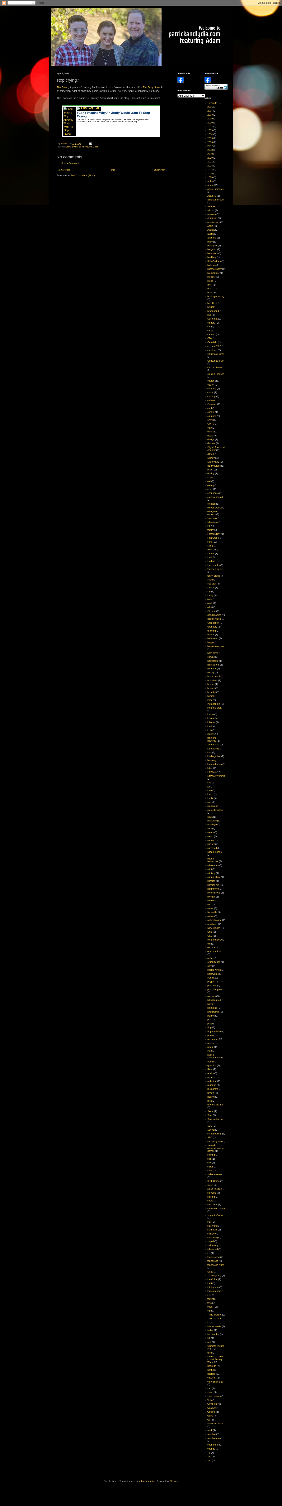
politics (211, 1015)
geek (210, 603)
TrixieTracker (214, 1318)
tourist (210, 1299)
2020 (210, 157)
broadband (213, 311)
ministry (211, 873)
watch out (212, 1404)
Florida (211, 549)
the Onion (93, 147)
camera (211, 322)
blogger (211, 277)
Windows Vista (215, 1423)
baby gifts (212, 245)
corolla (210, 412)
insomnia (212, 718)
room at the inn (215, 1104)
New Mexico (213, 928)
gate (209, 599)
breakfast (212, 303)
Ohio (209, 932)
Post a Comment (70, 163)
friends (210, 587)
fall (208, 526)
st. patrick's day (215, 1215)
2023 (210, 165)
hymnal (211, 696)
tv (208, 1322)
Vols (209, 1400)
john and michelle (212, 739)
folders (210, 553)
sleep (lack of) (214, 1189)
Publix (210, 1061)
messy (210, 840)
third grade (213, 1287)
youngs (211, 1448)
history (210, 672)
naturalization (214, 920)
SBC (209, 1125)
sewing (211, 1154)
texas (210, 1271)
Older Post (159, 170)
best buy (211, 257)
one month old (214, 951)
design (210, 439)
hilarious (211, 668)
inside (210, 714)
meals (210, 832)
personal (212, 985)
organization (213, 962)
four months (213, 565)
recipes (211, 1077)
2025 (210, 173)
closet (210, 392)
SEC (209, 1137)
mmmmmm (213, 889)
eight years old (215, 497)
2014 (210, 134)
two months (213, 1334)
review (210, 1093)
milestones (213, 865)
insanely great (214, 707)
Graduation (213, 623)
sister (210, 1166)
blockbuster (213, 273)
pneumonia (213, 1012)
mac (209, 802)
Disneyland (213, 461)
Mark (210, 817)
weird (210, 1415)
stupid (210, 1241)
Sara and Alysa (215, 1119)
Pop (209, 1027)
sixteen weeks (214, 1174)
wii (208, 1419)
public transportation (214, 1056)
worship (211, 1434)
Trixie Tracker (214, 1314)
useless (211, 1374)
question (211, 1065)
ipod (209, 726)
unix (209, 1352)
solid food (212, 1204)
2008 (210, 114)
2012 (210, 126)
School (211, 1129)
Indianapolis (213, 704)
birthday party (214, 269)
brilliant (211, 307)
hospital (211, 692)
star (209, 1221)
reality (210, 1073)
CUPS (210, 423)
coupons (211, 416)
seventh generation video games (216, 1148)
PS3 (209, 1051)
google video (214, 619)
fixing (210, 545)
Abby (210, 181)
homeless (212, 680)
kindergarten (214, 756)
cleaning (211, 388)
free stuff (211, 583)
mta (209, 904)
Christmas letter (215, 360)
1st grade (212, 103)
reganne (211, 1085)
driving (210, 473)
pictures (211, 996)
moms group (213, 892)
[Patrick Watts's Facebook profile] (207, 82)
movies (211, 900)
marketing (212, 820)
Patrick (210, 977)
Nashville (212, 912)
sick (209, 1158)
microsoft (212, 848)
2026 (210, 177)
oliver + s (212, 947)
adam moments (215, 189)
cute (209, 427)
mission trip (213, 885)
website (211, 1412)
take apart (212, 1249)
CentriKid (212, 342)
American (212, 218)
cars (209, 330)
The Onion (62, 87)
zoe (209, 1456)
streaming (212, 1237)
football (211, 561)
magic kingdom (215, 810)
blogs (210, 281)
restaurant (212, 1089)
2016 (210, 142)
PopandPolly (214, 1031)
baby (210, 241)
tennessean (213, 1257)
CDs (209, 338)
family (210, 530)
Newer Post (64, 170)
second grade (214, 1141)
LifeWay (211, 772)
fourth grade (213, 576)
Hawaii (211, 657)
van (209, 1388)
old (209, 943)
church (210, 380)
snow (210, 1200)
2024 (210, 169)
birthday (211, 265)
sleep (210, 1185)
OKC (209, 936)
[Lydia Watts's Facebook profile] (180, 82)
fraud (210, 579)
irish (209, 730)
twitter (210, 1330)
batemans (212, 253)
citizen (210, 384)
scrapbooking (214, 1133)
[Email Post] (90, 143)
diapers (211, 443)
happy (210, 642)
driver (210, 469)
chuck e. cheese (215, 374)
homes (210, 684)
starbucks (212, 1229)
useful (210, 1370)
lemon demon (214, 764)
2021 (210, 161)
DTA (209, 477)
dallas (210, 431)
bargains (212, 249)
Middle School (214, 852)
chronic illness (214, 367)
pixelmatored (214, 1000)
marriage (212, 824)
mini (209, 869)
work (209, 1430)
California (212, 318)
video (210, 1392)
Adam (68, 147)
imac (209, 700)
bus (209, 315)
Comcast (212, 404)
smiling (211, 1197)
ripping (211, 1096)
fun (209, 591)
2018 (210, 150)
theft (209, 1283)
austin (210, 234)
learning (211, 760)
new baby (212, 924)
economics (213, 493)
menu (210, 836)
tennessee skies (215, 1265)
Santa (210, 1111)
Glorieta (211, 611)
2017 (210, 146)
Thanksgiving (214, 1275)
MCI (209, 828)
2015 (210, 138)
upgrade (211, 1366)
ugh (209, 1342)
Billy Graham (214, 261)
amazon (211, 214)
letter (210, 768)
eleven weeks (214, 507)
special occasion (216, 1208)
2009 (210, 118)
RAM (210, 1069)
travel (210, 1307)
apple (210, 226)
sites (209, 1170)
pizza (210, 1004)
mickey (211, 844)
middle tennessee (212, 860)
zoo (209, 1460)
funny (210, 595)
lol (208, 786)
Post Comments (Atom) (83, 175)
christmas (212, 350)
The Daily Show (151, 87)
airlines (211, 206)
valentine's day (215, 1381)
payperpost (213, 981)
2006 (210, 107)
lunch (210, 794)
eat (209, 481)
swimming (212, 1245)
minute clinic (213, 877)
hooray (211, 688)
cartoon (211, 334)
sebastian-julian (147, 1481)
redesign (212, 1081)
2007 (210, 110)
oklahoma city (214, 939)
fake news (83, 147)
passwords (213, 974)
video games (214, 1396)
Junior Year (213, 744)
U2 (208, 1338)
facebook (212, 518)
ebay (210, 489)
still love (211, 1233)
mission (211, 881)
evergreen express (212, 513)
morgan (211, 896)
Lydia (210, 798)
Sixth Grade (213, 1181)
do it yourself (214, 465)
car (209, 326)
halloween (212, 638)
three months (214, 1291)
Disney (211, 458)
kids (209, 752)
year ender (213, 1444)
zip (208, 1452)
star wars (212, 1226)
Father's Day (213, 534)
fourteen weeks (215, 569)
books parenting (215, 296)
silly (209, 1162)
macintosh (212, 806)
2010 (210, 122)
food (209, 557)
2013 (210, 130)
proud (210, 1047)
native (210, 916)
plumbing (212, 1008)
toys (209, 1303)
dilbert (210, 454)
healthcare (213, 661)
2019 (210, 154)
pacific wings (214, 970)
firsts (209, 542)
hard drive (212, 653)
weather (211, 1408)
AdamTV (211, 196)
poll (209, 1019)
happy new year (215, 646)
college (211, 400)
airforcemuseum (215, 199)
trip (209, 1310)
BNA (209, 284)
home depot (213, 676)
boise (210, 288)
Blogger (174, 1481)
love (209, 790)
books (210, 292)
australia (211, 237)
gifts (209, 607)
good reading (214, 615)
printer (210, 1043)
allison (210, 210)
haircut (210, 634)
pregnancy (213, 1039)
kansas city (213, 748)
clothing (211, 396)
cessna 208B (214, 346)
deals (210, 435)
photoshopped (215, 989)
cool (209, 408)
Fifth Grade (213, 537)
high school (213, 664)
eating (210, 485)
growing (211, 630)
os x (209, 966)
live (209, 782)
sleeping (211, 1192)
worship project (215, 1438)
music (210, 908)
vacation (211, 1377)
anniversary (213, 222)
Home (112, 170)
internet (211, 722)
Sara (209, 1115)
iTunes (210, 734)
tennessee (212, 1261)
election (211, 504)
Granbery (212, 626)
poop (210, 1023)
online (210, 958)
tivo (209, 1295)
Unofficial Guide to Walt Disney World (215, 1359)
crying (75, 147)
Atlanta (211, 230)
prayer (210, 1035)
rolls (209, 1100)
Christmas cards (215, 354)
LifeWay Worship (216, 776)
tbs (208, 1253)
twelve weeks (214, 1326)
